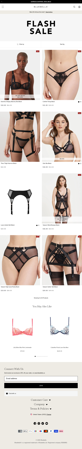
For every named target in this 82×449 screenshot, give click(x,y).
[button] (80, 2)
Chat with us (12, 393)
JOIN (41, 385)
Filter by (21, 44)
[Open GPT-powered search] (75, 7)
